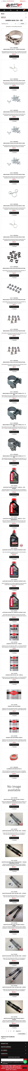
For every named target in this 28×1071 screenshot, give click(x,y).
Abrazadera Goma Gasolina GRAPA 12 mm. (14, 80)
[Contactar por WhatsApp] (25, 1062)
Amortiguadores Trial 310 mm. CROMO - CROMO (14, 800)
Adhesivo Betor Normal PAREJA (14, 737)
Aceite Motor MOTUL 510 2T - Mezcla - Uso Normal (14, 488)
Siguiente (19, 1031)
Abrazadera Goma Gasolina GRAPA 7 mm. (14, 205)
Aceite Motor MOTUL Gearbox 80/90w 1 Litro (14, 550)
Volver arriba (22, 1033)
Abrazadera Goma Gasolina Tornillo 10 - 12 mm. (14, 394)
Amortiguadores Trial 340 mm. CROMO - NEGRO (14, 925)
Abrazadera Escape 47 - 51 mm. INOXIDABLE (14, 49)
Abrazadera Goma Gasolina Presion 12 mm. (14, 299)
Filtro (22, 23)
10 (13, 1031)
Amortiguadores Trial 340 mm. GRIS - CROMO (14, 956)
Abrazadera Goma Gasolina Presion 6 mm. (14, 331)
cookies (14, 1065)
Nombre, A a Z (9, 24)
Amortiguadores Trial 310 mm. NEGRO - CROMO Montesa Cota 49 (14, 862)
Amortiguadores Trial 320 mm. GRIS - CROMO (14, 893)
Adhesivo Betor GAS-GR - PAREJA (14, 675)
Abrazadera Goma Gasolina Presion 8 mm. (14, 362)
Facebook (3, 1038)
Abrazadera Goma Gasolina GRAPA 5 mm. (14, 143)
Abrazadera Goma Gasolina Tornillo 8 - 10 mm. (14, 456)
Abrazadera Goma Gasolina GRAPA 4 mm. (14, 112)
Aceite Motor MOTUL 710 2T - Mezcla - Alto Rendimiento (14, 519)
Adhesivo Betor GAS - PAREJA (14, 643)
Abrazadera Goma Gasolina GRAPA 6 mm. (14, 174)
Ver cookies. (13, 1069)
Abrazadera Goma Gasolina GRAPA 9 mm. (14, 237)
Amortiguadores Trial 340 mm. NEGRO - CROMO (14, 1019)
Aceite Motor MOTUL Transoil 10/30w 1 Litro (14, 581)
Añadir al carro (14, 56)
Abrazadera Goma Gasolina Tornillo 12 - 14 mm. (14, 425)
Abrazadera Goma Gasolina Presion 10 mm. (14, 268)
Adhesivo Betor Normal (14, 706)
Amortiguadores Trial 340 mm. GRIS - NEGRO (14, 987)
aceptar (24, 1068)
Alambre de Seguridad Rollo (14, 769)
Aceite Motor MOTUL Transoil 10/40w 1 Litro (14, 612)
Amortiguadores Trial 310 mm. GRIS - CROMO (14, 830)
